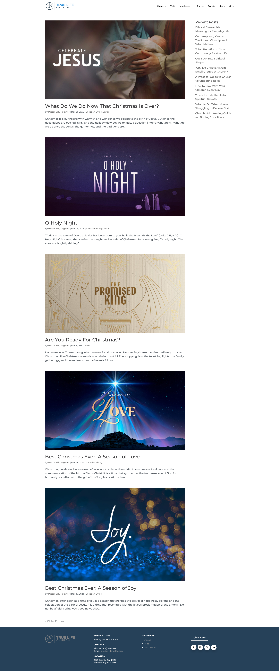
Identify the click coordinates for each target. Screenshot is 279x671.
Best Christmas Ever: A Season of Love (92, 457)
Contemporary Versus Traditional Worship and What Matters (211, 40)
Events (211, 6)
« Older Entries (54, 621)
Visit (172, 6)
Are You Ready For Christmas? (82, 340)
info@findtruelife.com (112, 651)
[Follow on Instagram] (200, 647)
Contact (99, 644)
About (160, 6)
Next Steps (184, 6)
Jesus (106, 112)
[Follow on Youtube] (214, 647)
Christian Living (94, 112)
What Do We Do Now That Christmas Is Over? (102, 106)
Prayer (200, 6)
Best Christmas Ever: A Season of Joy (90, 588)
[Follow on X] (207, 647)
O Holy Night (61, 223)
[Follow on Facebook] (193, 647)
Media (222, 6)
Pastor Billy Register (58, 112)
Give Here (199, 637)
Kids (146, 643)
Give (231, 6)
